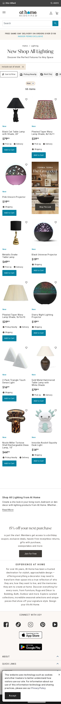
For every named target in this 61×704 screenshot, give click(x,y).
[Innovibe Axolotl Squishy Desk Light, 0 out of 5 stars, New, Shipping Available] (45, 420)
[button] (28, 13)
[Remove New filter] (33, 83)
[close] (59, 675)
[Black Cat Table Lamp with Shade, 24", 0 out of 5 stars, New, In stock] (15, 109)
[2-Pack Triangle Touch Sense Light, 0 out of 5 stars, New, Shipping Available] (15, 358)
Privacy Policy (38, 688)
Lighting (34, 46)
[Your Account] (51, 13)
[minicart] (57, 13)
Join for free (30, 553)
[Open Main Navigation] (4, 12)
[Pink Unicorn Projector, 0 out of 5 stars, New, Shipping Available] (15, 175)
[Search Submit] (55, 23)
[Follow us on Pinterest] (42, 624)
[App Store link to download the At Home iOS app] (30, 634)
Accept (12, 696)
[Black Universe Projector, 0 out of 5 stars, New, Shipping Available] (45, 232)
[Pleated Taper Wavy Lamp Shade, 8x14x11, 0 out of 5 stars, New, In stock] (45, 109)
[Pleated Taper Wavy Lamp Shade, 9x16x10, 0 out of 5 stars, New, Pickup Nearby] (15, 292)
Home (25, 46)
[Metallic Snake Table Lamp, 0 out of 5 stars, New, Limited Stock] (15, 232)
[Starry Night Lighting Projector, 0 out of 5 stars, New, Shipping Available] (45, 292)
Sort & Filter (10, 74)
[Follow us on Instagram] (30, 624)
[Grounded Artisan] (45, 189)
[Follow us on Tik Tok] (18, 624)
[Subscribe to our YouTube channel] (55, 624)
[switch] (26, 99)
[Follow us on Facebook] (6, 624)
